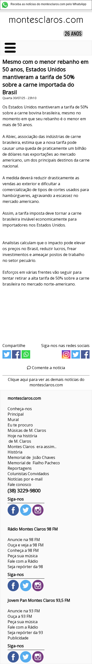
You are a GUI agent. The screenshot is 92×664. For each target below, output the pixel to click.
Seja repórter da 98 (25, 566)
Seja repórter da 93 (25, 632)
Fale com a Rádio (23, 561)
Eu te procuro (20, 425)
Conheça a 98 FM (23, 550)
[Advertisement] (46, 316)
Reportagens (20, 468)
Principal (16, 414)
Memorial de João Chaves (31, 457)
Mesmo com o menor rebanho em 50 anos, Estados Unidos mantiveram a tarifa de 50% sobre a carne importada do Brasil (45, 77)
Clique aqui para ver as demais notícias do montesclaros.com (46, 382)
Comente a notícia (48, 367)
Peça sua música (23, 555)
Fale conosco (19, 484)
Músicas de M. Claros (27, 430)
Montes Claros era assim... (32, 446)
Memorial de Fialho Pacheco (34, 463)
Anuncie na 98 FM (24, 539)
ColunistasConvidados (28, 473)
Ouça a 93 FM (20, 616)
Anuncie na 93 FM (24, 611)
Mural (13, 419)
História (15, 452)
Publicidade (18, 638)
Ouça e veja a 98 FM (26, 545)
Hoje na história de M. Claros (22, 438)
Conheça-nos (20, 408)
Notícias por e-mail (25, 479)
